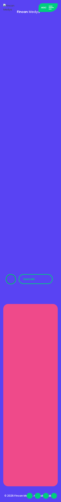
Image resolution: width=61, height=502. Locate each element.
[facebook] (38, 496)
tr (38, 487)
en (33, 487)
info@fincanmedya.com (29, 442)
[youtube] (46, 496)
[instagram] (54, 496)
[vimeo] (30, 496)
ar (28, 487)
